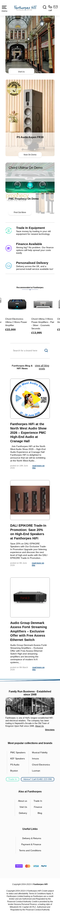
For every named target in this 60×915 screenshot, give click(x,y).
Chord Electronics (41, 764)
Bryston (14, 770)
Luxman (36, 770)
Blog (40, 813)
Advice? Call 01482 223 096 (37, 779)
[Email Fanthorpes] (55, 8)
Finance (38, 807)
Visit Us (21, 72)
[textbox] (30, 350)
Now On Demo (30, 155)
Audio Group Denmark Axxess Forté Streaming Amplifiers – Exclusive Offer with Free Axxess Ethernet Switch (28, 631)
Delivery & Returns (31, 838)
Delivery (23, 813)
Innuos (35, 758)
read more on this (38, 467)
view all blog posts (42, 367)
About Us (39, 726)
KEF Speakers (17, 758)
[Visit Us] (30, 41)
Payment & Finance (31, 844)
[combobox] (30, 350)
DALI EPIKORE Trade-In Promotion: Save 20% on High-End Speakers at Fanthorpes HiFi (28, 532)
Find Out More (20, 212)
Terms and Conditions (30, 850)
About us (22, 801)
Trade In (12, 779)
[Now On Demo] (30, 118)
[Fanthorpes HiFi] (25, 8)
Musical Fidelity (40, 752)
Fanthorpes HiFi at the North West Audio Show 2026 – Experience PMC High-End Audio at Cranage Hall (28, 432)
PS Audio (14, 764)
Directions (50, 730)
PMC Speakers (17, 752)
